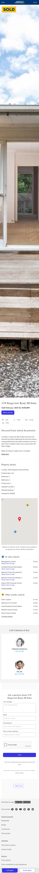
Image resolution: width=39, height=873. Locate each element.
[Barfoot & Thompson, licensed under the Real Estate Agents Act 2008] (20, 2)
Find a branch (6, 860)
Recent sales (5, 833)
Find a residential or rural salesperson (14, 864)
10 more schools (6, 616)
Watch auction (8, 412)
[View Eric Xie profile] (19, 665)
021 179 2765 (19, 674)
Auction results (6, 849)
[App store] (18, 802)
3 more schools (6, 588)
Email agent (27, 870)
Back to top (18, 786)
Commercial (5, 829)
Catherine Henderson (19, 649)
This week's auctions (8, 845)
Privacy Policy (19, 773)
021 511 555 (19, 651)
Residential (5, 820)
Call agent (9, 870)
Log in (35, 2)
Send (19, 755)
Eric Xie (19, 672)
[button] (19, 519)
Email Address (7, 723)
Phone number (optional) (10, 731)
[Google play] (26, 802)
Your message (7, 701)
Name (5, 715)
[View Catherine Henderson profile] (19, 642)
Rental (3, 825)
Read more (5, 454)
